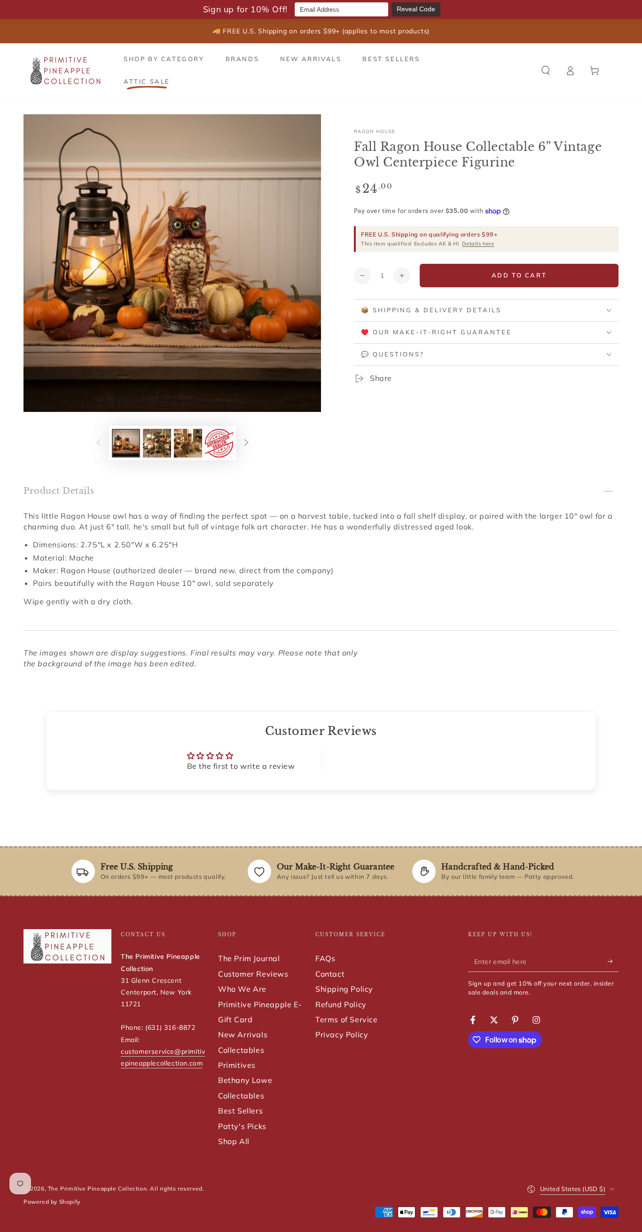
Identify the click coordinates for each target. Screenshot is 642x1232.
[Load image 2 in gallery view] (157, 443)
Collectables (241, 1050)
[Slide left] (98, 443)
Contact (329, 974)
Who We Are (242, 989)
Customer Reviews (253, 974)
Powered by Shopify (51, 1201)
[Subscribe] (613, 961)
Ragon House (374, 131)
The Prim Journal (249, 958)
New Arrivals (242, 1034)
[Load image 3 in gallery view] (188, 443)
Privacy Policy (341, 1034)
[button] (545, 70)
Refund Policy (341, 1004)
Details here (478, 243)
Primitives (237, 1065)
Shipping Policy (344, 989)
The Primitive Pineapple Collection (97, 1188)
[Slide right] (246, 443)
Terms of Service (346, 1019)
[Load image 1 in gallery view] (126, 443)
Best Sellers (240, 1110)
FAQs (325, 958)
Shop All (234, 1141)
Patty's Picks (242, 1126)
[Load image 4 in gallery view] (219, 443)
